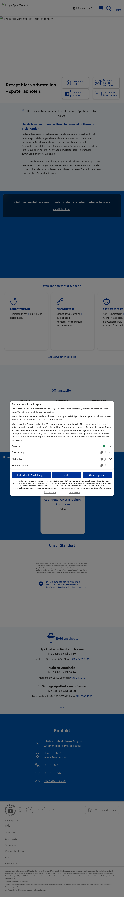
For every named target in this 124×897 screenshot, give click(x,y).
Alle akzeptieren (97, 475)
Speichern (66, 475)
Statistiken (17, 458)
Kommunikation (20, 465)
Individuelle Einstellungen (31, 475)
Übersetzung (18, 452)
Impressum (74, 492)
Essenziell (17, 446)
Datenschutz (50, 492)
